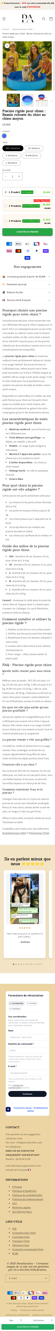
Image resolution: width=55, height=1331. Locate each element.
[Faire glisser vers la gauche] (3, 101)
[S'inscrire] (45, 1278)
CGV (14, 1203)
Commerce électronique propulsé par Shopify (30, 1306)
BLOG (15, 1253)
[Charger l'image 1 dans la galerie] (13, 100)
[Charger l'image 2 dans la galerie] (27, 100)
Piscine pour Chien (39, 832)
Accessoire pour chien (22, 29)
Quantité (6, 170)
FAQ (14, 1228)
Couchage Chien (21, 1236)
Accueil (5, 29)
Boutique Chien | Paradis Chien (26, 1303)
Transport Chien (21, 1241)
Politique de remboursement (27, 1199)
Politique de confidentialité (27, 1195)
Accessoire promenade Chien (27, 1249)
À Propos (17, 1186)
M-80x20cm (32, 155)
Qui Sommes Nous (22, 1211)
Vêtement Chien (20, 1245)
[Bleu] (4, 136)
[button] (4, 19)
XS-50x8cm (34, 148)
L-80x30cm (11, 162)
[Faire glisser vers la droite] (52, 101)
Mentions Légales (21, 1207)
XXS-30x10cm (13, 148)
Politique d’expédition (24, 1190)
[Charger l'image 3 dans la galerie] (41, 100)
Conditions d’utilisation (42, 1315)
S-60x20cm (11, 155)
